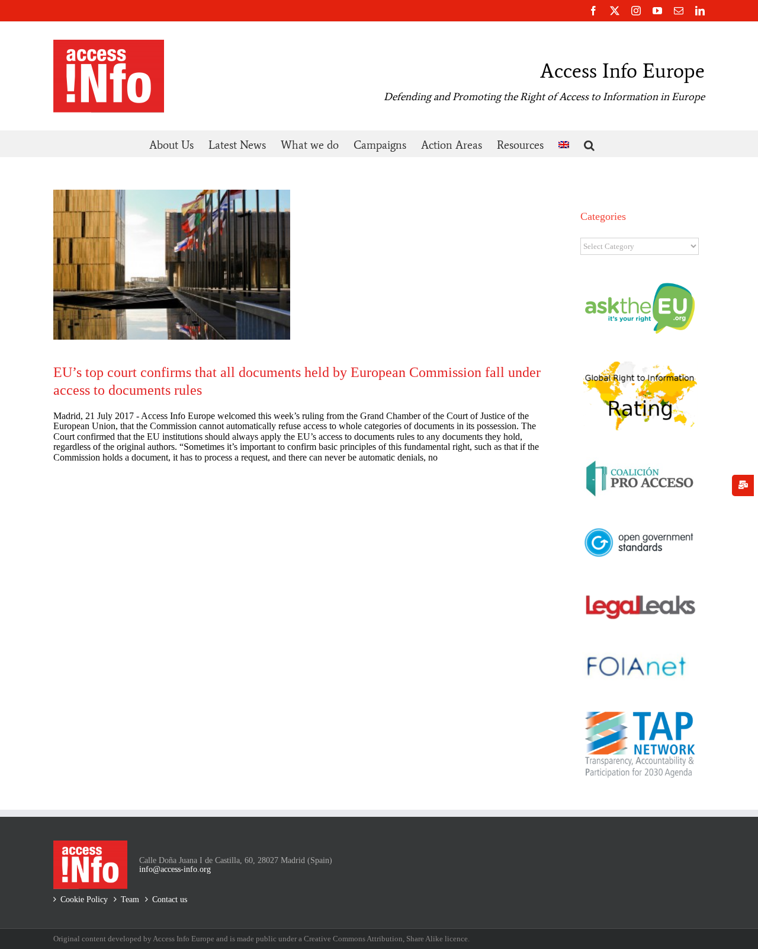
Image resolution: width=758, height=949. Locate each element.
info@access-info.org (175, 869)
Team (130, 899)
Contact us (169, 899)
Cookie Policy (84, 899)
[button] (589, 143)
